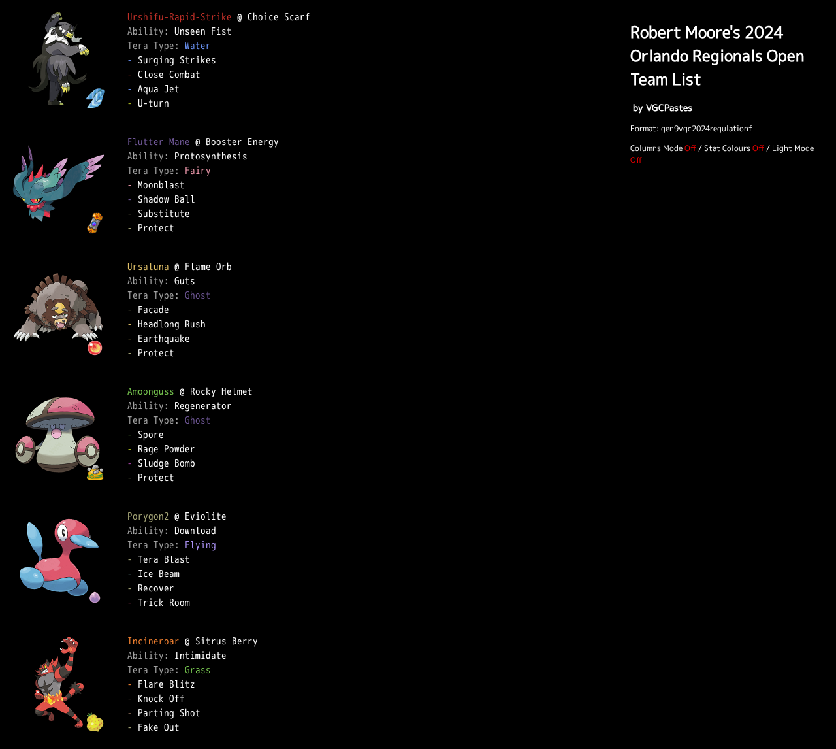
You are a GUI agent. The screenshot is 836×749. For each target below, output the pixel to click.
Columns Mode (656, 148)
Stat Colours (727, 148)
